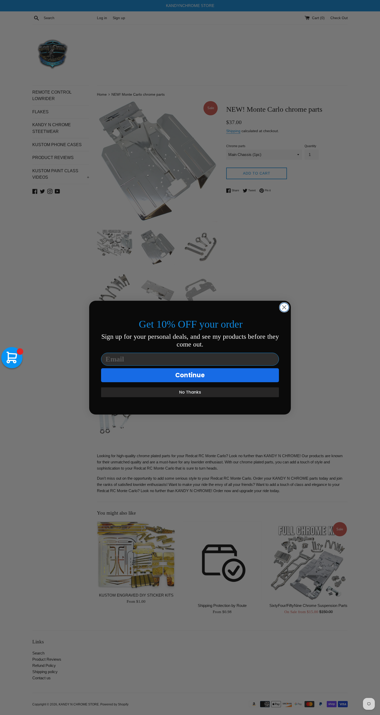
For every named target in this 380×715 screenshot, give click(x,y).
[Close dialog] (284, 307)
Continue (190, 375)
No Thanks (190, 392)
